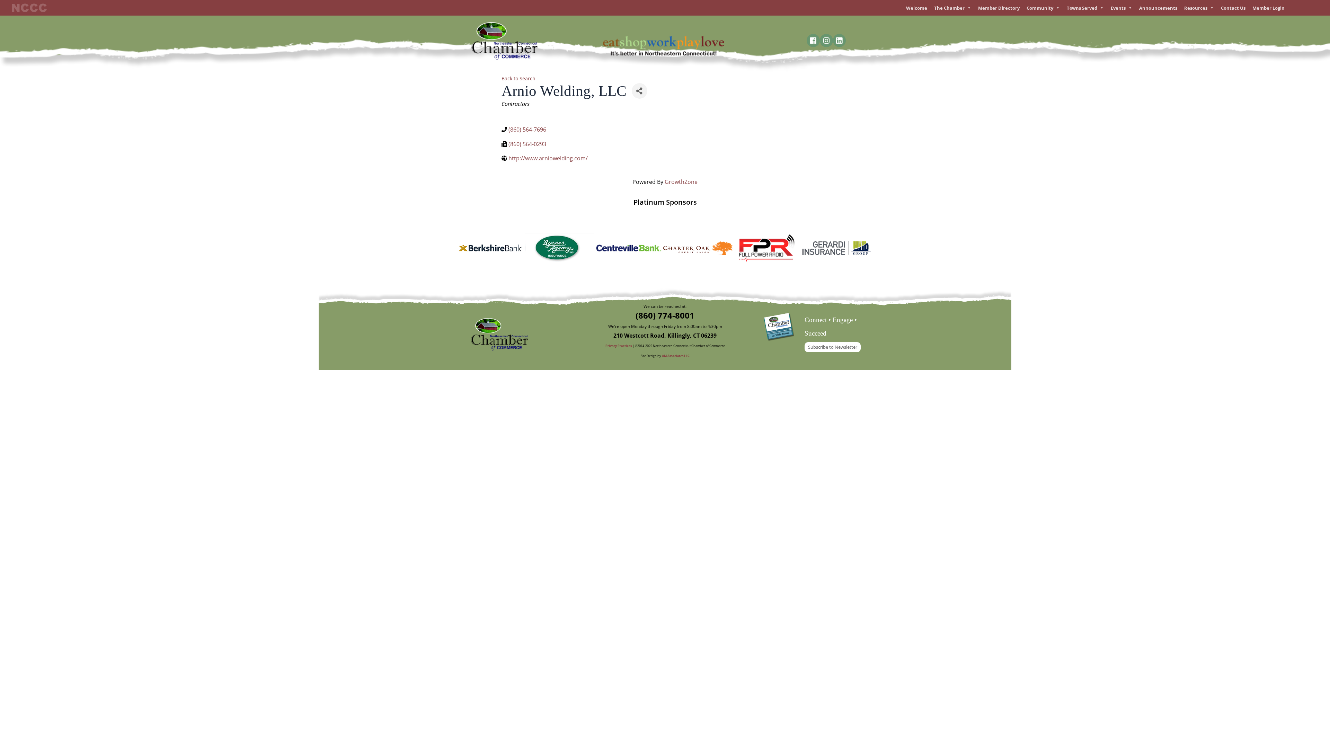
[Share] (639, 91)
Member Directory (999, 8)
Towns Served (1082, 8)
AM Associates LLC (676, 356)
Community (1040, 8)
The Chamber (949, 8)
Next (863, 248)
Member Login (1268, 8)
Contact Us (1233, 8)
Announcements (1158, 8)
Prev (466, 248)
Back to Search (518, 78)
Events (1118, 8)
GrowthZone (681, 182)
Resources (1195, 8)
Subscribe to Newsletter (832, 347)
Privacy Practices (618, 346)
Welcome (916, 8)
